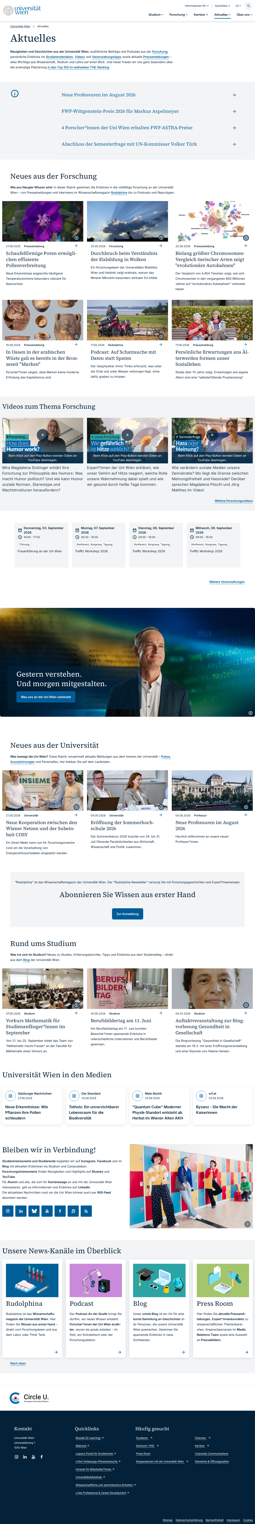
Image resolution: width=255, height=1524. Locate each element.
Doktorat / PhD (145, 1445)
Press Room (143, 1453)
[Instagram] (16, 1456)
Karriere (200, 1445)
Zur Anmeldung (127, 914)
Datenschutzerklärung (189, 1520)
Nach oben (18, 1363)
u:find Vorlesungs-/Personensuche (97, 1461)
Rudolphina (119, 192)
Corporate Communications (211, 1453)
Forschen (201, 1437)
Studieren (142, 1437)
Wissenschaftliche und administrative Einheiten (104, 1484)
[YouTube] (33, 1456)
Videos (80, 57)
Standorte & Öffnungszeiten (212, 1461)
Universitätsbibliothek (89, 1477)
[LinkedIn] (25, 1456)
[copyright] (77, 238)
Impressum (233, 1520)
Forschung (159, 51)
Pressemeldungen (156, 57)
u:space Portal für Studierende (95, 1453)
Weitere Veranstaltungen (227, 582)
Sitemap (168, 1520)
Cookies (248, 1520)
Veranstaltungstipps (106, 57)
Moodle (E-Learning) (88, 1437)
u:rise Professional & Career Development (101, 1492)
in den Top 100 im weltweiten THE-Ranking (78, 67)
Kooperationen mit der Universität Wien (160, 1461)
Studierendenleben (59, 57)
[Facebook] (42, 1456)
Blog (26, 960)
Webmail (81, 1445)
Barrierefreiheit (215, 1520)
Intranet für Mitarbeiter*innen (94, 1469)
